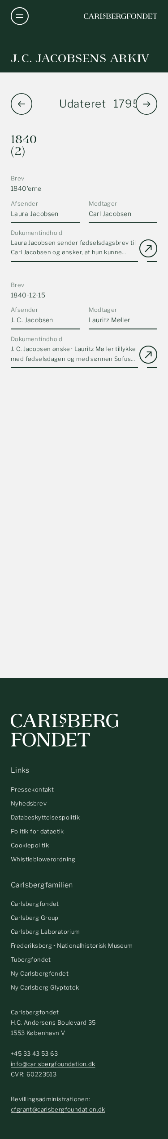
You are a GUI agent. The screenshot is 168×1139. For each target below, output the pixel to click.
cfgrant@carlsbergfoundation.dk (58, 1109)
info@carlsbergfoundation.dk (53, 1063)
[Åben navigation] (20, 16)
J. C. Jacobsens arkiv (80, 58)
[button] (146, 103)
